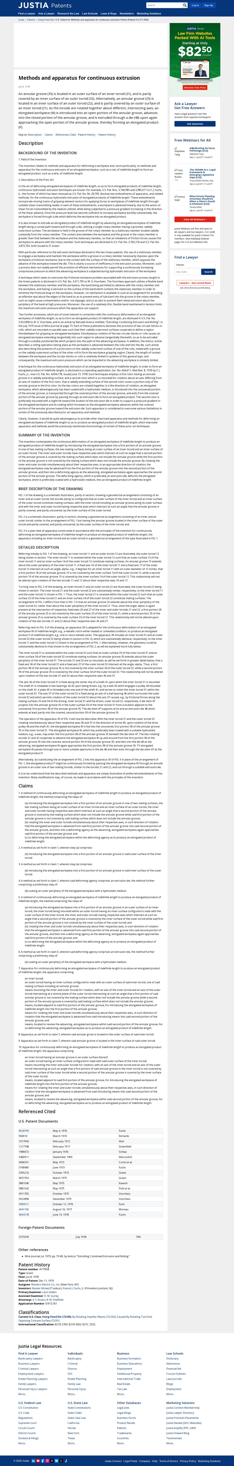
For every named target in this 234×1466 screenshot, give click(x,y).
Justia (21, 19)
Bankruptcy (75, 1358)
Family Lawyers (27, 1384)
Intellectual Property (129, 1373)
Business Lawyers (29, 1363)
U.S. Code (23, 1413)
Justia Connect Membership (182, 1407)
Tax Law (122, 1389)
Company (144, 1461)
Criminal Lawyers (28, 1368)
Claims (49, 134)
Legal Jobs (123, 1407)
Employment (124, 1368)
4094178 (24, 1214)
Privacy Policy (188, 1461)
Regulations (25, 1418)
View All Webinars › (195, 219)
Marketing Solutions (149, 13)
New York (73, 1433)
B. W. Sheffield (54, 1299)
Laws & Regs (109, 13)
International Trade (129, 1379)
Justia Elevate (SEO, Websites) (184, 1423)
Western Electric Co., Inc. (45, 1284)
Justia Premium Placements (182, 1418)
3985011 (24, 1204)
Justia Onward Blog (177, 1433)
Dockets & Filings (28, 1438)
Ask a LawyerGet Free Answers (189, 105)
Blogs (169, 1384)
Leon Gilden (49, 1292)
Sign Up (208, 5)
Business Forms (126, 1418)
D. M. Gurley (51, 1296)
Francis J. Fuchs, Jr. (73, 1288)
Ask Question (195, 123)
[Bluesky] (56, 1461)
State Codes (75, 1413)
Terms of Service (168, 1461)
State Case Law (77, 1418)
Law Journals (174, 1379)
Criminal (73, 1363)
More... (22, 1394)
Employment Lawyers (31, 1373)
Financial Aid (173, 1368)
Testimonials (174, 1438)
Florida (72, 1428)
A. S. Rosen (38, 1299)
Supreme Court (27, 1423)
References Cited (66, 134)
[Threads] (52, 1461)
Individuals (75, 1353)
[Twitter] (61, 1461)
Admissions (173, 1363)
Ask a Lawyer (46, 13)
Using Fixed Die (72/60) (56, 1316)
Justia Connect (113, 1461)
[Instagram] (47, 1461)
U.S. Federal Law (29, 1403)
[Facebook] (43, 1461)
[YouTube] (38, 1461)
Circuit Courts (26, 1428)
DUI (70, 1373)
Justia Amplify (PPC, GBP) (181, 1428)
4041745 (24, 1209)
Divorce (72, 1368)
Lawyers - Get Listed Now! (195, 282)
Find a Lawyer (26, 13)
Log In (195, 5)
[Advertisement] (91, 45)
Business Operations (129, 1363)
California (73, 1423)
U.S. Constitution (28, 1407)
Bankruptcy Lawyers (30, 1358)
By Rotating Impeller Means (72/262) (94, 1316)
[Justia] (33, 5)
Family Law (74, 1384)
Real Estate (123, 1384)
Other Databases (129, 1403)
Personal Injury (77, 1389)
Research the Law (68, 13)
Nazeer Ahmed (41, 1288)
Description (35, 134)
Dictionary (172, 1358)
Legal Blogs (124, 1413)
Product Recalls (126, 1423)
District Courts (27, 1433)
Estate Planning (77, 1379)
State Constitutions (79, 1407)
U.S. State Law (78, 1403)
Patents (31, 19)
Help (154, 1461)
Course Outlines (176, 1373)
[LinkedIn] (33, 1461)
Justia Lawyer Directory (180, 1413)
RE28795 (24, 1131)
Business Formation (129, 1358)
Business (123, 1353)
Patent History (86, 134)
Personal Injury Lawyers (32, 1389)
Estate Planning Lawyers (33, 1379)
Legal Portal (130, 1461)
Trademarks (124, 1433)
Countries (123, 1438)
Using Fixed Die (46, 19)
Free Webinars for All (192, 140)
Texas (71, 1438)
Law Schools (90, 13)
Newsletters (127, 13)
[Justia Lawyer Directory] (66, 1461)
